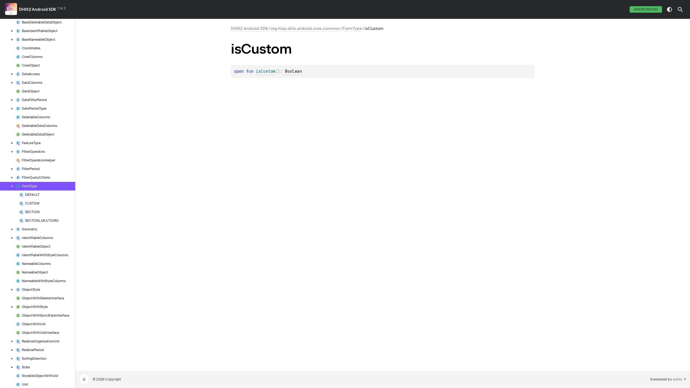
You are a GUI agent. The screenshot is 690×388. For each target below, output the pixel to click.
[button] (680, 9)
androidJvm (646, 9)
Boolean (293, 71)
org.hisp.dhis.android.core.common (305, 28)
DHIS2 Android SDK (37, 9)
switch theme (669, 9)
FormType (352, 28)
